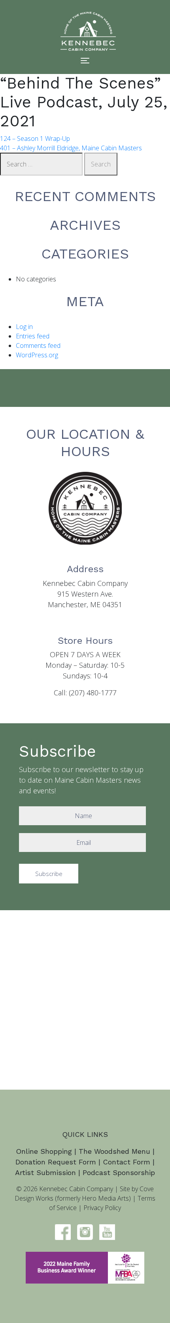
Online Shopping (44, 1151)
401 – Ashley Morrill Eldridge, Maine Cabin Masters (71, 148)
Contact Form (126, 1162)
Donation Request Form (55, 1162)
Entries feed (32, 336)
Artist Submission (45, 1172)
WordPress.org (37, 355)
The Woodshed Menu (114, 1151)
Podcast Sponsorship (119, 1172)
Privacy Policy (102, 1207)
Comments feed (38, 345)
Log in (24, 326)
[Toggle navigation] (85, 60)
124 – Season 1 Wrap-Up (35, 138)
